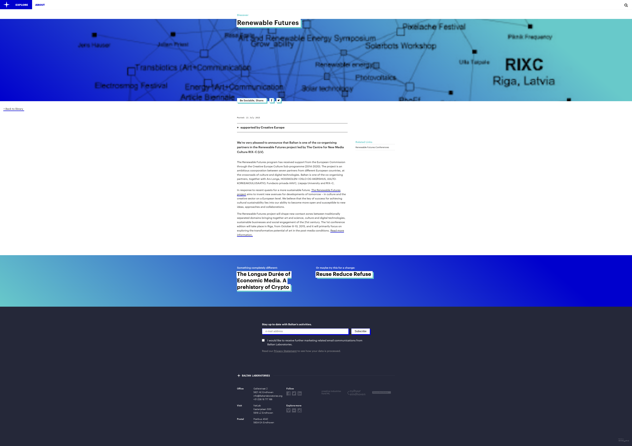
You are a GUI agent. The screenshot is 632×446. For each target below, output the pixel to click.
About (40, 4)
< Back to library (13, 108)
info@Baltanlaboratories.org (267, 396)
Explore (21, 4)
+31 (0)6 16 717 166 (262, 399)
